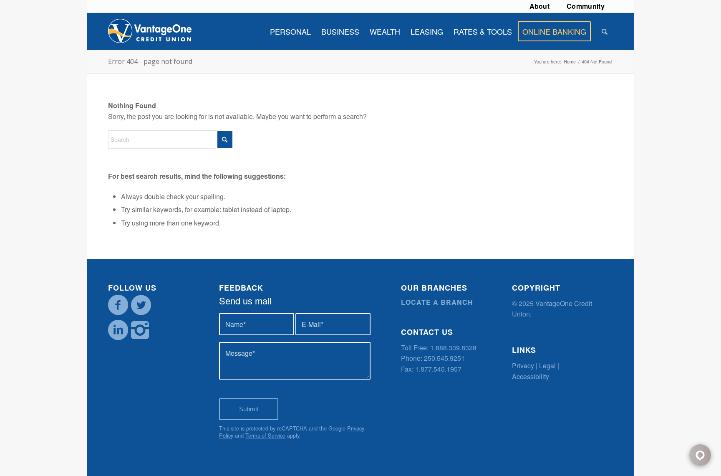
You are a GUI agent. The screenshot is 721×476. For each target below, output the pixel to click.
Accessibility (530, 376)
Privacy (523, 365)
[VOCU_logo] (150, 31)
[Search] (604, 31)
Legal (547, 365)
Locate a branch (437, 302)
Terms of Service (265, 435)
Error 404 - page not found (150, 61)
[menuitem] (540, 6)
